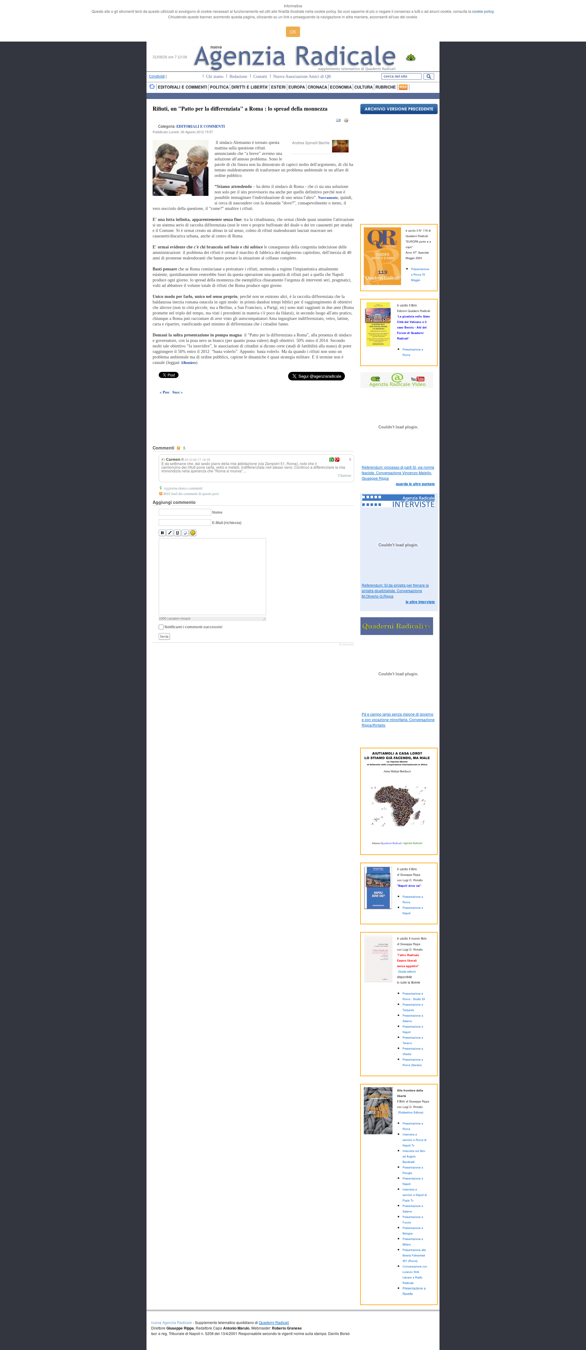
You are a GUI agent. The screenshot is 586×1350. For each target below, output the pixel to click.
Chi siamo (214, 76)
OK (293, 32)
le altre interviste (420, 601)
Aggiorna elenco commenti (183, 488)
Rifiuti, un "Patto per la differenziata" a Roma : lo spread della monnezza (240, 108)
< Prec (164, 392)
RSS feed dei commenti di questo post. (191, 493)
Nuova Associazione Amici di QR (302, 76)
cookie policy (483, 11)
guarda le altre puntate (415, 483)
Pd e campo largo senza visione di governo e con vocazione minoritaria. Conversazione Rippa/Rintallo (398, 719)
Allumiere (188, 362)
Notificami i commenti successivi (193, 627)
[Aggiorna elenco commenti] (185, 448)
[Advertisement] (253, 406)
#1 (163, 459)
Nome (217, 512)
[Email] (338, 121)
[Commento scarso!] (337, 459)
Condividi (157, 76)
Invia (164, 636)
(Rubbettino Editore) (410, 1112)
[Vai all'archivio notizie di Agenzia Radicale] (399, 112)
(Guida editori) (407, 972)
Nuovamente (328, 197)
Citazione (344, 475)
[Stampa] (346, 121)
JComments (346, 644)
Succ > (177, 392)
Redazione (238, 76)
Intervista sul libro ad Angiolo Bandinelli (414, 1156)
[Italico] (169, 533)
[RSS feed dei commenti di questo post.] (179, 448)
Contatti (260, 76)
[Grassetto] (162, 533)
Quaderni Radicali (274, 1322)
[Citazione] (185, 533)
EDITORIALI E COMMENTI (200, 126)
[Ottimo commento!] (331, 459)
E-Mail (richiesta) (226, 523)
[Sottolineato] (177, 533)
